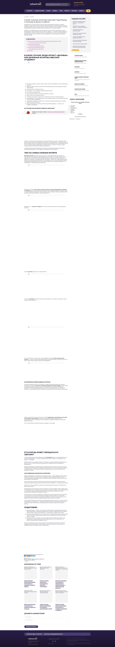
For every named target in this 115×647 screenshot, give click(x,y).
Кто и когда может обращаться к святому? (35, 47)
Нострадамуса (74, 108)
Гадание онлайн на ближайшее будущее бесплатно (80, 41)
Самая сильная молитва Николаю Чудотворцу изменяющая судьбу (46, 606)
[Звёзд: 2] (30, 559)
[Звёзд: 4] (38, 559)
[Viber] (29, 556)
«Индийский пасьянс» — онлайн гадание (78, 30)
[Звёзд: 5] (42, 559)
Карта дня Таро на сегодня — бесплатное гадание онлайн (79, 47)
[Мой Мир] (28, 556)
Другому (73, 112)
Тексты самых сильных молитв (33, 44)
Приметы (67, 10)
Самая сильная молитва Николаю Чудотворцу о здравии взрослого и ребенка (61, 607)
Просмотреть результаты (80, 116)
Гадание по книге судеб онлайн (80, 43)
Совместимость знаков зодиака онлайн (80, 61)
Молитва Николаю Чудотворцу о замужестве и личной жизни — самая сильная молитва (60, 584)
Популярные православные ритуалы (36, 45)
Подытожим (30, 50)
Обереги (81, 10)
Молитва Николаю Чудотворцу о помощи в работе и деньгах (30, 606)
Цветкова (73, 110)
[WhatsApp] (31, 556)
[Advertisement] (41, 128)
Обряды (55, 10)
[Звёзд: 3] (34, 559)
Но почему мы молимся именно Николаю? (37, 42)
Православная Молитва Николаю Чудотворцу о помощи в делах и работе (29, 583)
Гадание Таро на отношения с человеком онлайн (79, 34)
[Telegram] (34, 556)
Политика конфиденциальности (53, 634)
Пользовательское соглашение (33, 644)
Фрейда (72, 106)
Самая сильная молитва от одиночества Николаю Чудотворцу (44, 583)
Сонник (48, 10)
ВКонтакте (52, 641)
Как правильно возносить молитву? (36, 48)
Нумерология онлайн (80, 89)
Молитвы (74, 10)
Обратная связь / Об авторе (34, 634)
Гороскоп (29, 10)
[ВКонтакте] (24, 556)
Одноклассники (55, 641)
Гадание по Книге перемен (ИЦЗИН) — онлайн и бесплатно (80, 27)
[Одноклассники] (26, 556)
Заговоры (77, 66)
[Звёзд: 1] (26, 559)
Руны (61, 10)
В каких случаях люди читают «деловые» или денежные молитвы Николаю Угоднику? (44, 41)
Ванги (72, 111)
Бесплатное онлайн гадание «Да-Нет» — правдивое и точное (79, 22)
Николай (53, 101)
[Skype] (33, 556)
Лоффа (72, 109)
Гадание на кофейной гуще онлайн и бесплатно (79, 37)
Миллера (73, 105)
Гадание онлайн (78, 2)
